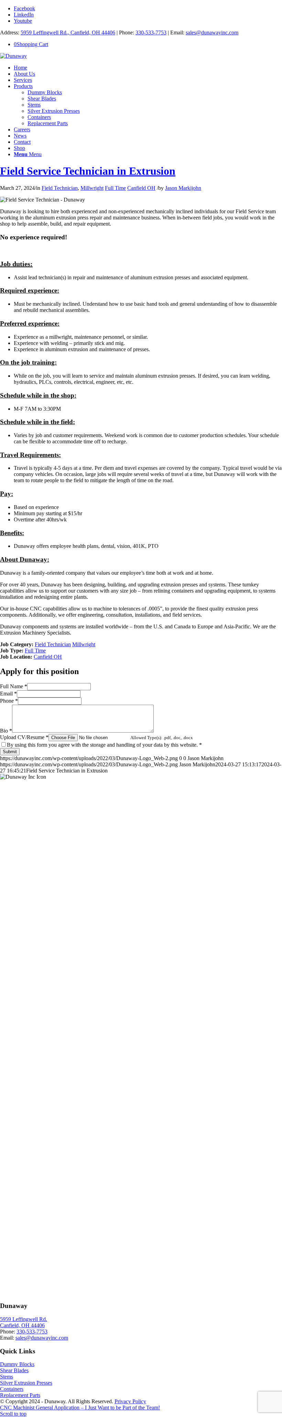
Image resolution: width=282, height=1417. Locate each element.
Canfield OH (141, 188)
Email (8, 693)
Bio (6, 731)
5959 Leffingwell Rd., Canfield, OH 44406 (68, 32)
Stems (6, 1377)
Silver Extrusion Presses (26, 1383)
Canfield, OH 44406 (22, 1325)
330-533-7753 (150, 32)
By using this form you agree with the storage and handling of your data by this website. (104, 745)
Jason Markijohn (183, 188)
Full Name (13, 686)
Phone (9, 701)
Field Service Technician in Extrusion (87, 171)
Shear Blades (14, 1370)
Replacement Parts (20, 1395)
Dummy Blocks (17, 1364)
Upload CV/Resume (24, 737)
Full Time (115, 188)
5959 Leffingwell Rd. (23, 1319)
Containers (11, 1389)
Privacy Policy (130, 1401)
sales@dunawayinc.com (212, 32)
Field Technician (60, 188)
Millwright (92, 188)
